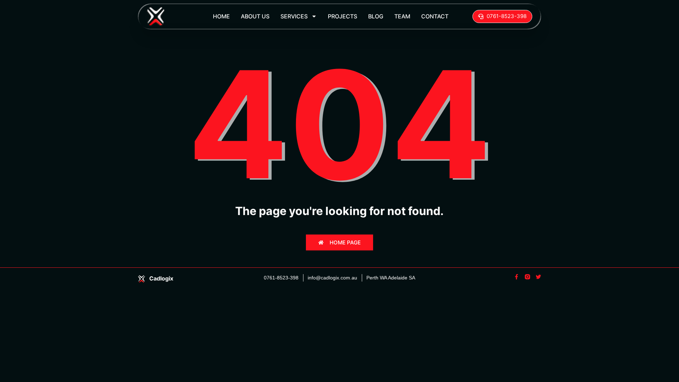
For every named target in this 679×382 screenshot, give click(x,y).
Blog (375, 16)
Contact (434, 16)
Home (221, 16)
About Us (255, 16)
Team (402, 16)
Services (294, 16)
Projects (342, 16)
